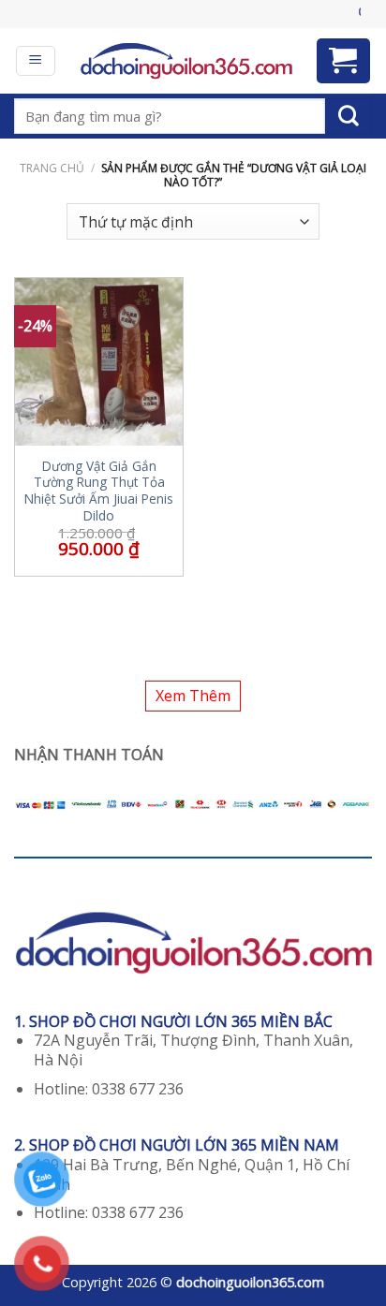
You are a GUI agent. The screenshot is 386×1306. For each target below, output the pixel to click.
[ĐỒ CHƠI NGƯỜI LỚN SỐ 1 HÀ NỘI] (186, 61)
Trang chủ (52, 168)
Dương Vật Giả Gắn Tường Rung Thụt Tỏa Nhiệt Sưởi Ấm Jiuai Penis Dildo (98, 491)
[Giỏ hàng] (344, 60)
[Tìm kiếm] (348, 116)
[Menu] (36, 61)
